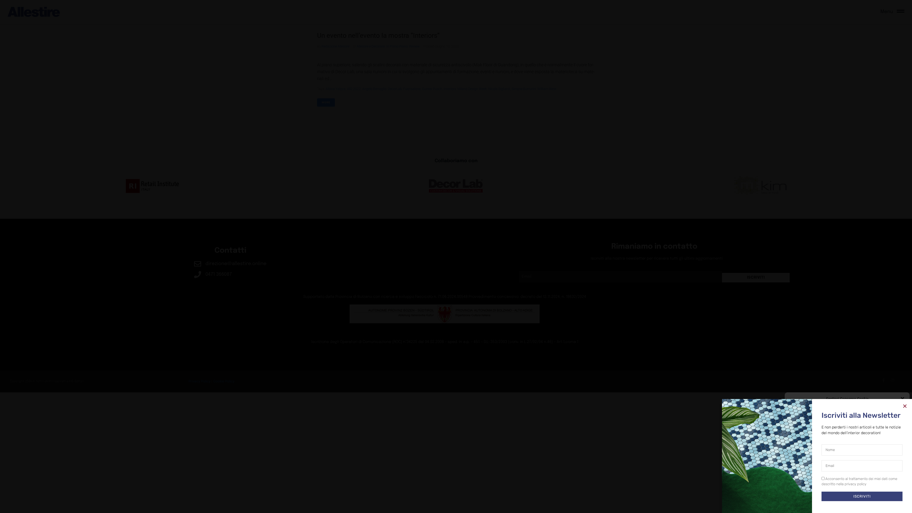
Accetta (806, 494)
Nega (844, 494)
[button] (902, 398)
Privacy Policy (855, 504)
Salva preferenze (884, 494)
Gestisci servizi (801, 481)
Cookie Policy (836, 504)
